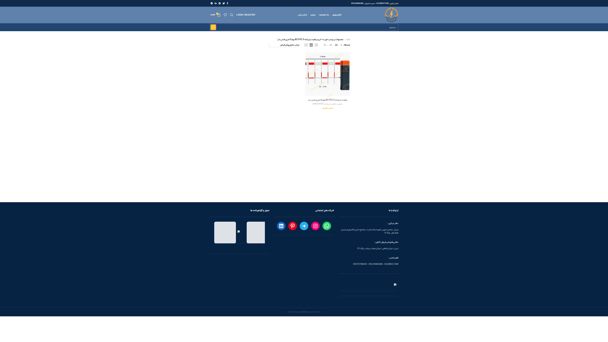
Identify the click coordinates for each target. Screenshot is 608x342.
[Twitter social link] (224, 3)
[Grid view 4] (306, 45)
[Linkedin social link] (216, 3)
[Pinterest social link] (220, 3)
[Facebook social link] (227, 3)
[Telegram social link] (212, 3)
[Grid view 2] (316, 45)
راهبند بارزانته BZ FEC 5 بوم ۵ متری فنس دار (327, 100)
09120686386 (357, 3)
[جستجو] (231, 15)
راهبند (340, 103)
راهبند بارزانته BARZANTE (324, 103)
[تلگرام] (304, 226)
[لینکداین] (281, 226)
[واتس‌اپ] (327, 226)
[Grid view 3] (311, 45)
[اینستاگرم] (315, 226)
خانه (348, 39)
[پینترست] (292, 226)
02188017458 (383, 3)
